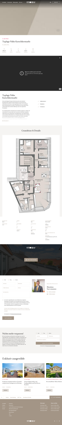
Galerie (7, 397)
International (9, 2)
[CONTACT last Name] (23, 283)
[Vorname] (8, 283)
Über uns (20, 2)
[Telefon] (23, 288)
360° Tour (19, 397)
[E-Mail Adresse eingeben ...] (48, 339)
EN (50, 2)
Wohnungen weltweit (43, 410)
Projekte (3, 405)
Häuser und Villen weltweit (55, 408)
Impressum (11, 403)
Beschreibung (13, 397)
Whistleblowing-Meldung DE (13, 408)
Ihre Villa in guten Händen (55, 410)
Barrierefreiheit (11, 412)
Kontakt (56, 2)
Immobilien (4, 2)
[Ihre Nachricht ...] (16, 294)
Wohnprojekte (15, 2)
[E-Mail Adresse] (8, 288)
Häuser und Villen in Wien (55, 405)
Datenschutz (11, 405)
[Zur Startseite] (31, 2)
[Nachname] (54, 336)
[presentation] (59, 370)
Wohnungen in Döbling (43, 408)
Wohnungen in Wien (43, 405)
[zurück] (1, 397)
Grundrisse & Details (27, 397)
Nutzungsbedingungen (12, 410)
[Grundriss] (31, 176)
